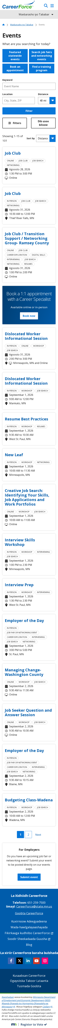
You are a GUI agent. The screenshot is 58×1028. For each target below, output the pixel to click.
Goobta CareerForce (29, 913)
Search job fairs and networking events (41, 55)
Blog (29, 945)
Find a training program (41, 68)
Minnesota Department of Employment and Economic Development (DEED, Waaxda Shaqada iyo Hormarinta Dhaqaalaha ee (28, 1002)
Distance (43, 94)
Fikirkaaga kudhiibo (27, 933)
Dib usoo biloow (43, 123)
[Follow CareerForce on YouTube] (36, 961)
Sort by (31, 138)
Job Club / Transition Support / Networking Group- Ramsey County (27, 238)
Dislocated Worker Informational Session (26, 336)
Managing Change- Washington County (24, 672)
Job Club (13, 153)
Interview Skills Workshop (20, 542)
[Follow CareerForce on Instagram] (45, 961)
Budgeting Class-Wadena (29, 800)
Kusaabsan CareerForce (29, 975)
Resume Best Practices (26, 419)
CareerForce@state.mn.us (34, 906)
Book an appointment (15, 68)
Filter (29, 111)
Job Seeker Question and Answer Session (28, 712)
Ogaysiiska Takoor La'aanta (29, 981)
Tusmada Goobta (29, 986)
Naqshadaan (8, 997)
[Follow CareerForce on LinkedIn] (28, 961)
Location (7, 94)
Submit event (29, 877)
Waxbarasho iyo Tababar (21, 24)
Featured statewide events (15, 55)
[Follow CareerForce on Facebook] (11, 961)
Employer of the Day (24, 620)
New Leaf (14, 454)
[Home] (18, 5)
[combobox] (18, 100)
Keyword (7, 80)
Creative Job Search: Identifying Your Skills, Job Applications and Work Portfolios (27, 497)
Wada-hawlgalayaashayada (29, 927)
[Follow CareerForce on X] (19, 961)
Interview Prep (19, 584)
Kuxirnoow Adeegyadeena (29, 921)
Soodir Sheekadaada (27, 939)
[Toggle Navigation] (52, 5)
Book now (29, 316)
